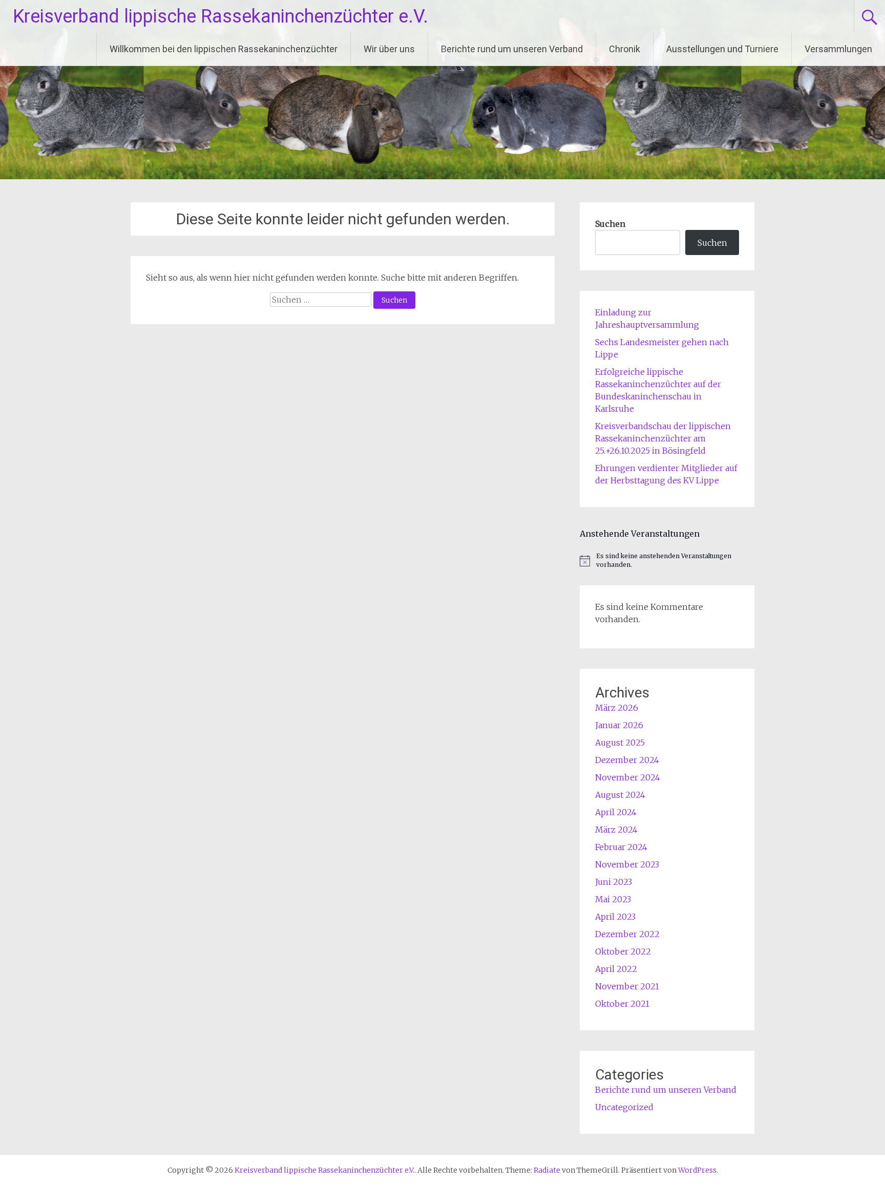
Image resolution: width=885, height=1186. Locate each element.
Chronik (624, 49)
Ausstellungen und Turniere (722, 49)
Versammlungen (838, 49)
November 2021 (627, 986)
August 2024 (620, 795)
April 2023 (615, 917)
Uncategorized (624, 1107)
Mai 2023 (613, 899)
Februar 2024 (621, 847)
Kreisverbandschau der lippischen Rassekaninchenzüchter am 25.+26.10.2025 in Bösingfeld (663, 438)
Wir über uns (389, 49)
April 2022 (616, 969)
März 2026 (616, 708)
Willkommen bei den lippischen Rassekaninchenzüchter (224, 49)
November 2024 (627, 777)
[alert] (667, 560)
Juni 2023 (613, 882)
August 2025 (620, 742)
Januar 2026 (619, 725)
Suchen (610, 224)
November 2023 (627, 864)
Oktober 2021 (622, 1004)
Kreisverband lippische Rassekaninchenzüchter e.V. (220, 16)
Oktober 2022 (623, 951)
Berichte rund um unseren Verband (512, 49)
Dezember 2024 (627, 760)
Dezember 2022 (627, 934)
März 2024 (616, 829)
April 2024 (616, 812)
